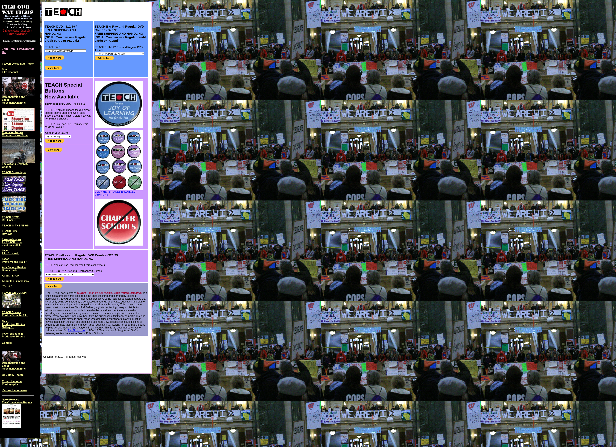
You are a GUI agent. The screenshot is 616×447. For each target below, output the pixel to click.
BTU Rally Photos (13, 375)
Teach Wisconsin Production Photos (14, 335)
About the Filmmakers (15, 281)
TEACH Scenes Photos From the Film (15, 314)
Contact (7, 342)
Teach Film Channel (10, 70)
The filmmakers (76, 330)
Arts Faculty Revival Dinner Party (14, 269)
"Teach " (7, 286)
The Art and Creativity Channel (15, 165)
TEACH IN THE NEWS (15, 225)
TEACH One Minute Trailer (18, 63)
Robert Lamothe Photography (12, 383)
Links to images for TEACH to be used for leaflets (12, 242)
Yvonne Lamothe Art (14, 390)
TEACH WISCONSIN (14, 292)
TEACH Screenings (14, 172)
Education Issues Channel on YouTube (15, 134)
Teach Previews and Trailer (14, 260)
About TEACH (10, 275)
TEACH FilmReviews (9, 232)
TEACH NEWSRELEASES (11, 218)
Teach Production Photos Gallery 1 (13, 324)
